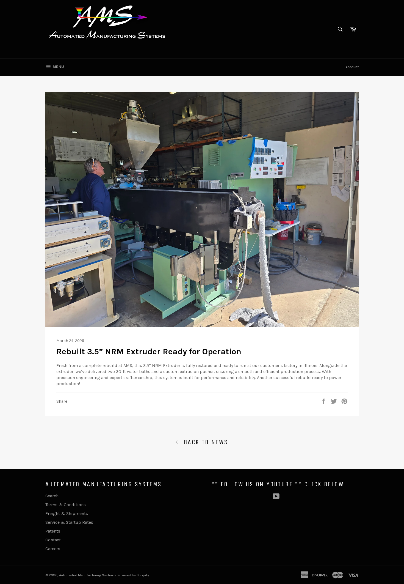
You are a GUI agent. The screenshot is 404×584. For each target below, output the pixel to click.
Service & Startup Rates (69, 522)
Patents (52, 531)
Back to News (204, 442)
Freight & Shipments (66, 513)
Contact (53, 539)
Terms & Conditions (65, 504)
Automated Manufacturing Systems (87, 575)
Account (352, 67)
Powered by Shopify (133, 575)
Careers (52, 548)
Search (52, 495)
